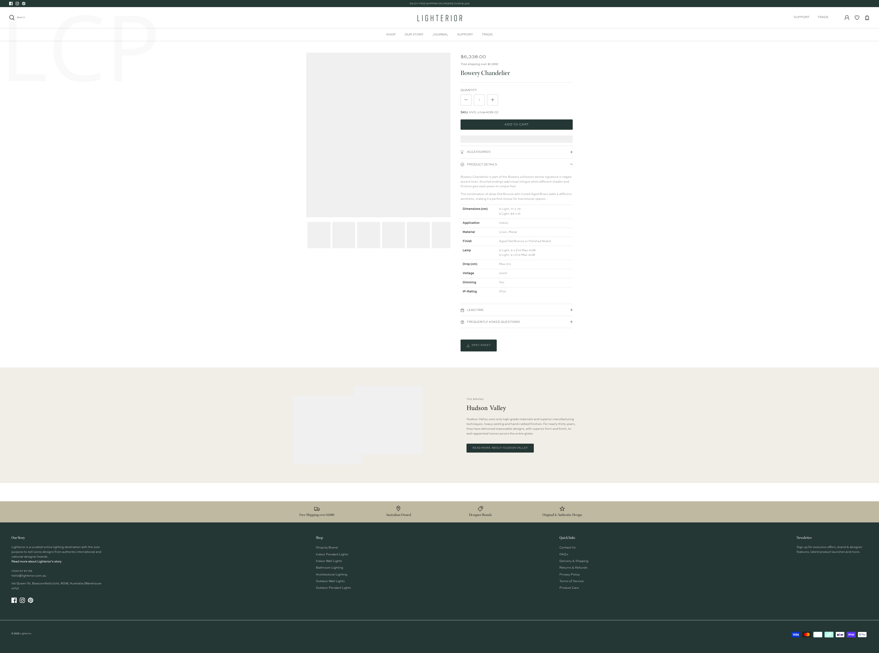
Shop (391, 34)
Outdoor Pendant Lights (333, 587)
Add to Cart (517, 124)
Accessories (478, 152)
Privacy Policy (569, 574)
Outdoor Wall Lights (330, 581)
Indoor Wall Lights (329, 561)
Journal (440, 34)
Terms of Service (571, 581)
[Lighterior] (439, 18)
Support (801, 17)
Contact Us (567, 547)
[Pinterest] (23, 3)
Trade (823, 17)
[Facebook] (11, 3)
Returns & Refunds (573, 567)
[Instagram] (17, 3)
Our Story (414, 34)
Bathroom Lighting (329, 567)
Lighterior (25, 633)
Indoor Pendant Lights (332, 554)
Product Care (569, 587)
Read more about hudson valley (500, 448)
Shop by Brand (327, 547)
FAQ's (563, 554)
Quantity (469, 90)
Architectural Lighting (331, 574)
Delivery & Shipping (573, 561)
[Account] (847, 17)
